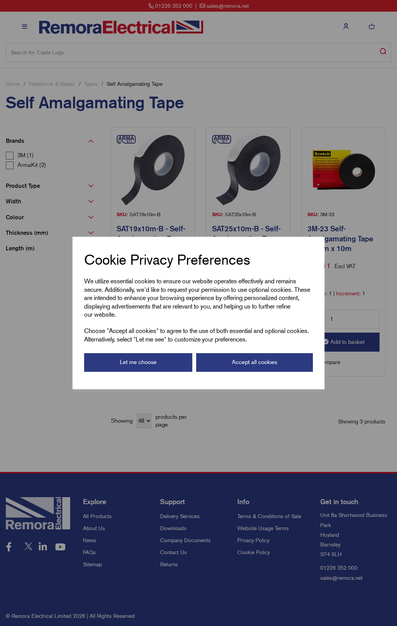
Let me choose (138, 362)
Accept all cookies (254, 362)
